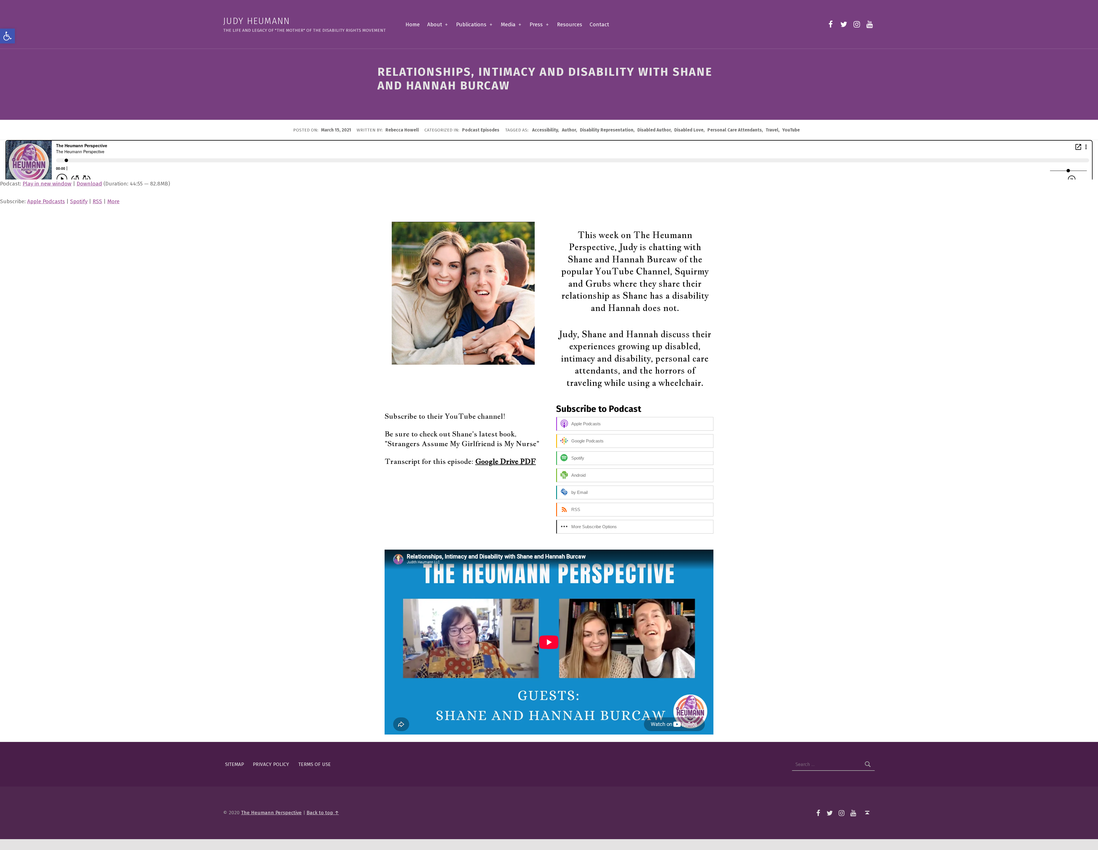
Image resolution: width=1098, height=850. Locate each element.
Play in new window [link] (47, 183)
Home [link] (412, 24)
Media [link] (508, 24)
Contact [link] (599, 24)
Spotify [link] (78, 201)
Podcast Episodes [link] (480, 130)
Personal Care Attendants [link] (734, 130)
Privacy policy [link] (271, 764)
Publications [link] (471, 24)
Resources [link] (569, 24)
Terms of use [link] (314, 764)
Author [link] (569, 130)
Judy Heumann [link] (256, 21)
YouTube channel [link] (474, 416)
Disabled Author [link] (654, 130)
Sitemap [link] (234, 764)
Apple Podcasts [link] (46, 201)
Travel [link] (772, 130)
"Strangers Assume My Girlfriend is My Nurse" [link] (462, 443)
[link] (7, 36)
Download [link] (89, 183)
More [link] (113, 201)
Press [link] (536, 24)
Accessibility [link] (545, 130)
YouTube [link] (791, 130)
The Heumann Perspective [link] (271, 813)
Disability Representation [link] (606, 130)
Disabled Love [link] (688, 130)
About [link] (434, 24)
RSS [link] (97, 201)
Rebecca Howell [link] (402, 130)
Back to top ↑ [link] (323, 813)
